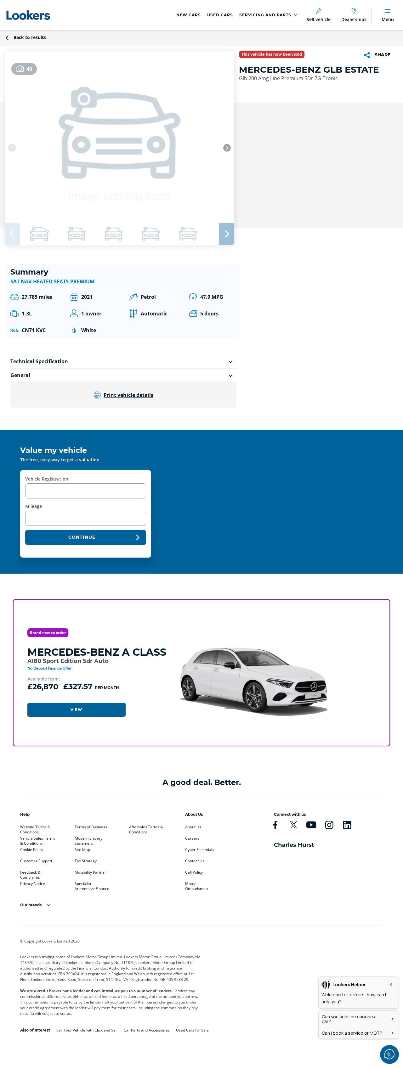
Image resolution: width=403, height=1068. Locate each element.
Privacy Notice (32, 883)
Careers (192, 838)
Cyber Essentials (199, 849)
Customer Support (36, 861)
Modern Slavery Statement (88, 839)
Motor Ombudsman (196, 885)
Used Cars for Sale (192, 1030)
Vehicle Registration (46, 479)
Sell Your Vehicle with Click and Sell (86, 1030)
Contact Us (194, 861)
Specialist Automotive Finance (92, 885)
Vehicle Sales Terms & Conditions (37, 839)
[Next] (227, 148)
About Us (193, 827)
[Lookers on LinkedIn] (347, 825)
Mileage (33, 506)
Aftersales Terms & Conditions (146, 828)
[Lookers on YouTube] (311, 825)
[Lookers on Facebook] (275, 825)
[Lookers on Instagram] (329, 825)
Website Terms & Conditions (35, 828)
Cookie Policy (31, 849)
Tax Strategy (86, 861)
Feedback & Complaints (30, 873)
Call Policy (194, 872)
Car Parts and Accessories (147, 1030)
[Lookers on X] (293, 825)
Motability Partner (90, 872)
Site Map (82, 849)
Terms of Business (91, 827)
